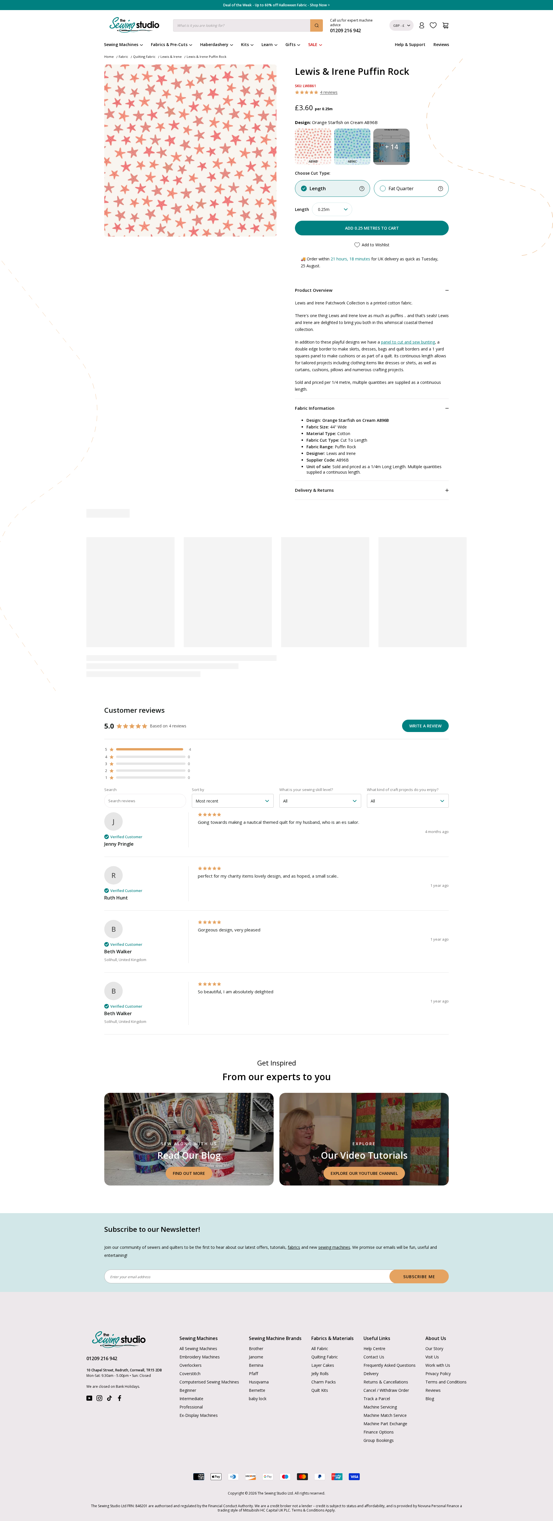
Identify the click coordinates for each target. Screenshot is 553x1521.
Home (109, 56)
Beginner (187, 1390)
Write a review (425, 726)
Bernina (256, 1365)
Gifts (290, 44)
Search (110, 789)
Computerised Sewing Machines (209, 1382)
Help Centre (374, 1348)
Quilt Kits (319, 1390)
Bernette (257, 1390)
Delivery (370, 1373)
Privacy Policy (438, 1373)
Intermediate (191, 1398)
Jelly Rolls (320, 1373)
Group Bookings (378, 1440)
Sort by (198, 789)
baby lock (257, 1398)
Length (318, 188)
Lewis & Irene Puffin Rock (206, 56)
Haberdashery (214, 44)
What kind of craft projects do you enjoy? (402, 789)
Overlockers (190, 1365)
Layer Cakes (322, 1365)
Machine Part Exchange (385, 1423)
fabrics (294, 1247)
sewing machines (334, 1247)
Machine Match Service (385, 1415)
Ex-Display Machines (198, 1415)
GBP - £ (398, 25)
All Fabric (319, 1348)
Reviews (441, 44)
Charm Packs (323, 1382)
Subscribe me (419, 1276)
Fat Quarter (401, 188)
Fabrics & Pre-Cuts (169, 44)
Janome (256, 1357)
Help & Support (410, 44)
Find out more (189, 1173)
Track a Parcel (376, 1398)
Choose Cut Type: (312, 173)
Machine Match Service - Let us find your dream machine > (276, 5)
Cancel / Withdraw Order (386, 1390)
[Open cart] (445, 25)
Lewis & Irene (171, 56)
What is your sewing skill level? (306, 789)
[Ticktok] (109, 1399)
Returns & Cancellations (385, 1382)
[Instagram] (99, 1399)
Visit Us (432, 1357)
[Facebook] (119, 1399)
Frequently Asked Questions (389, 1365)
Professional (191, 1407)
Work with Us (437, 1365)
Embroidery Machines (199, 1357)
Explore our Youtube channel (364, 1173)
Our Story (434, 1348)
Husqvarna (259, 1382)
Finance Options (378, 1432)
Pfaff (253, 1373)
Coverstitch (189, 1373)
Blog (429, 1398)
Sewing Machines (121, 44)
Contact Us (373, 1357)
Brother (256, 1348)
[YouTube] (89, 1399)
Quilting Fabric (144, 56)
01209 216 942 (101, 1358)
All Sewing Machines (198, 1348)
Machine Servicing (380, 1407)
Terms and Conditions (446, 1382)
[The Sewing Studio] (134, 26)
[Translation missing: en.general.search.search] (316, 25)
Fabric (123, 56)
